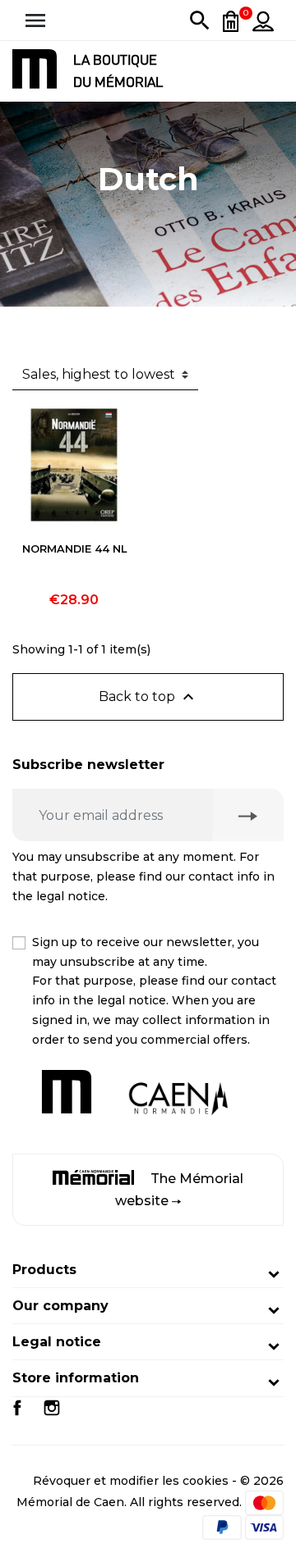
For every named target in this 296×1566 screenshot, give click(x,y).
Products (44, 1269)
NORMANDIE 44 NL (74, 549)
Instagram (51, 1407)
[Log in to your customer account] (263, 20)
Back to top (148, 697)
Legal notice (56, 1342)
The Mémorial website (179, 1190)
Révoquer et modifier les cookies (131, 1480)
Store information (75, 1378)
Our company (60, 1305)
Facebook (17, 1407)
